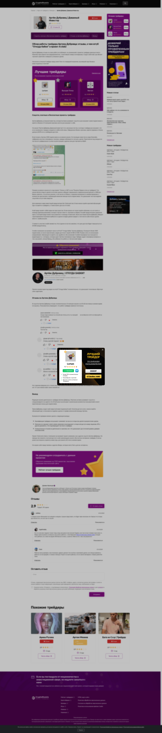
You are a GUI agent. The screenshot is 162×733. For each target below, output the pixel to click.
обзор (93, 371)
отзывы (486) (93, 376)
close (103, 350)
